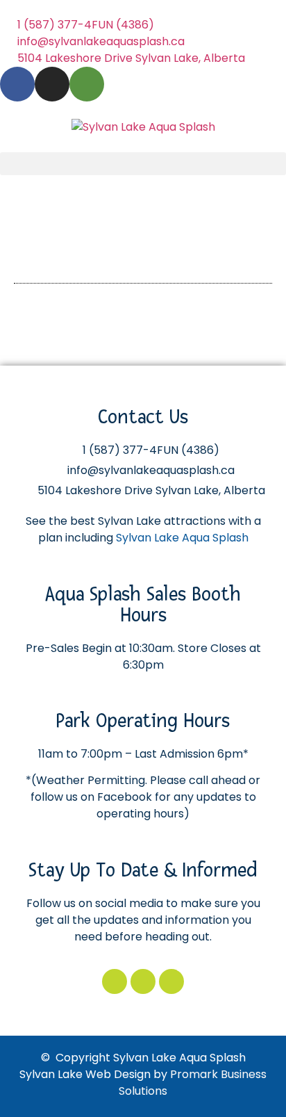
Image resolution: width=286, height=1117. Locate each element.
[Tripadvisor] (86, 84)
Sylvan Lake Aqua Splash (182, 538)
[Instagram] (52, 84)
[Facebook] (17, 84)
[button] (143, 163)
